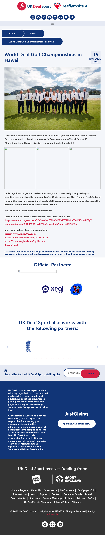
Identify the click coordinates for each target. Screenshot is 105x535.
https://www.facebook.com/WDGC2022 (26, 237)
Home (12, 33)
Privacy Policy (61, 502)
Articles (81, 498)
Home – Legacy (19, 490)
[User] (32, 17)
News (33, 33)
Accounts (35, 498)
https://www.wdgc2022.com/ (20, 233)
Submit (90, 373)
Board (88, 494)
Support (44, 494)
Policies (69, 498)
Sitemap (76, 502)
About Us (36, 490)
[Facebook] (38, 17)
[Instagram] (43, 17)
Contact (56, 494)
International (20, 494)
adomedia (52, 514)
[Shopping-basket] (60, 17)
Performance (67, 490)
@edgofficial (11, 245)
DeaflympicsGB (85, 490)
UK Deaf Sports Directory (37, 502)
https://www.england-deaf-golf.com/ (24, 241)
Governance (50, 490)
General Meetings (52, 498)
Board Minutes (18, 498)
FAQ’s (91, 498)
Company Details (73, 494)
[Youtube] (49, 17)
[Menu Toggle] (52, 23)
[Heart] (66, 17)
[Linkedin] (54, 17)
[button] (72, 17)
